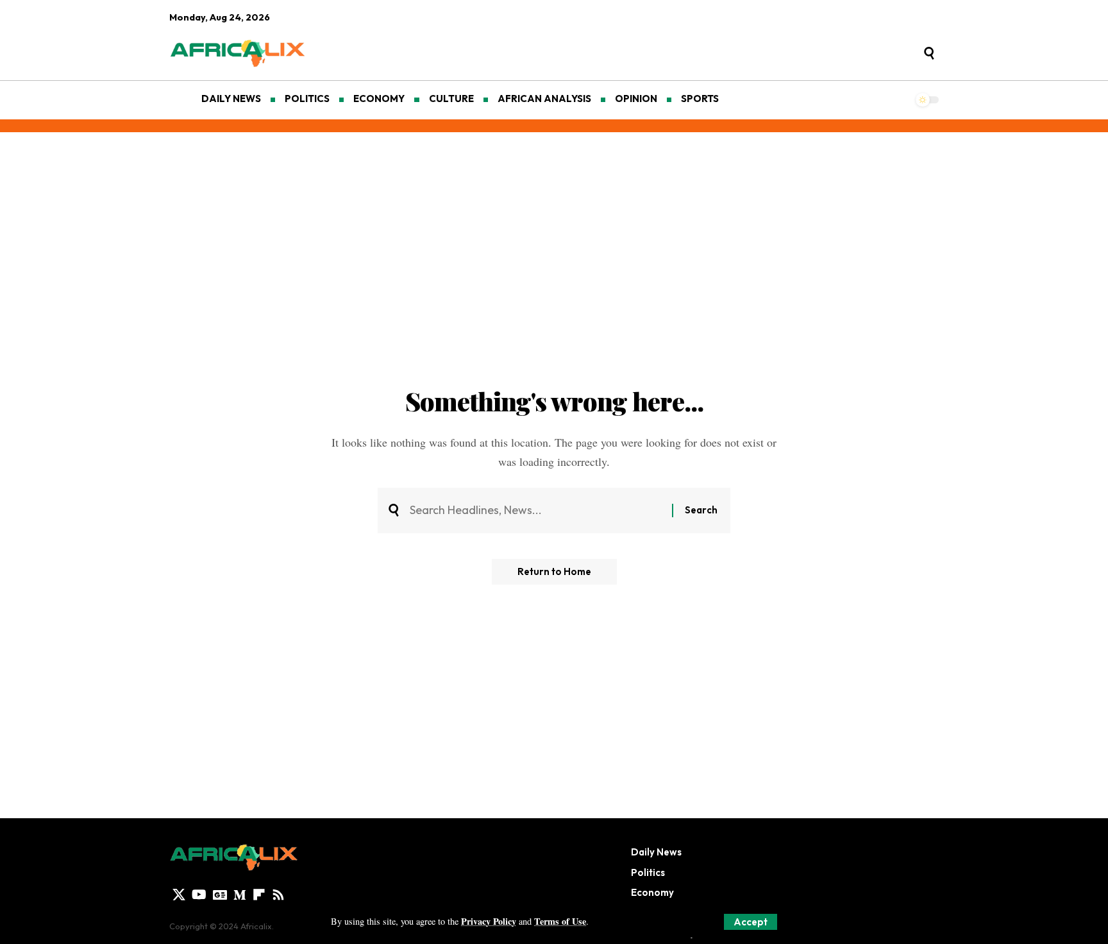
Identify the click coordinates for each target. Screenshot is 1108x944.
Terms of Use (560, 921)
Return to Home (554, 571)
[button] (750, 922)
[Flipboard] (259, 894)
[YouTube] (199, 894)
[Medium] (239, 894)
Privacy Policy (488, 921)
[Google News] (220, 894)
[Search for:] (536, 510)
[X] (179, 894)
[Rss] (278, 894)
